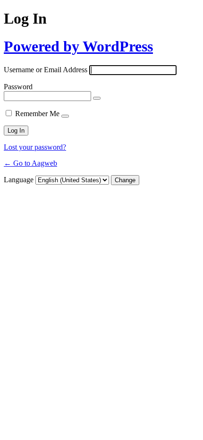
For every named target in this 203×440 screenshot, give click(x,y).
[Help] (65, 116)
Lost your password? (35, 147)
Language (19, 180)
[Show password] (97, 98)
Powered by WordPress (78, 46)
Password (18, 87)
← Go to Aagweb (30, 163)
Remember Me (37, 114)
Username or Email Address (45, 70)
